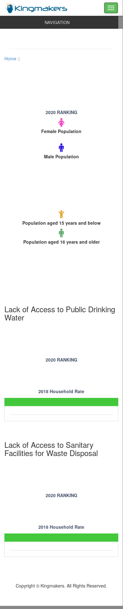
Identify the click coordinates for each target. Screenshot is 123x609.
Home (10, 58)
